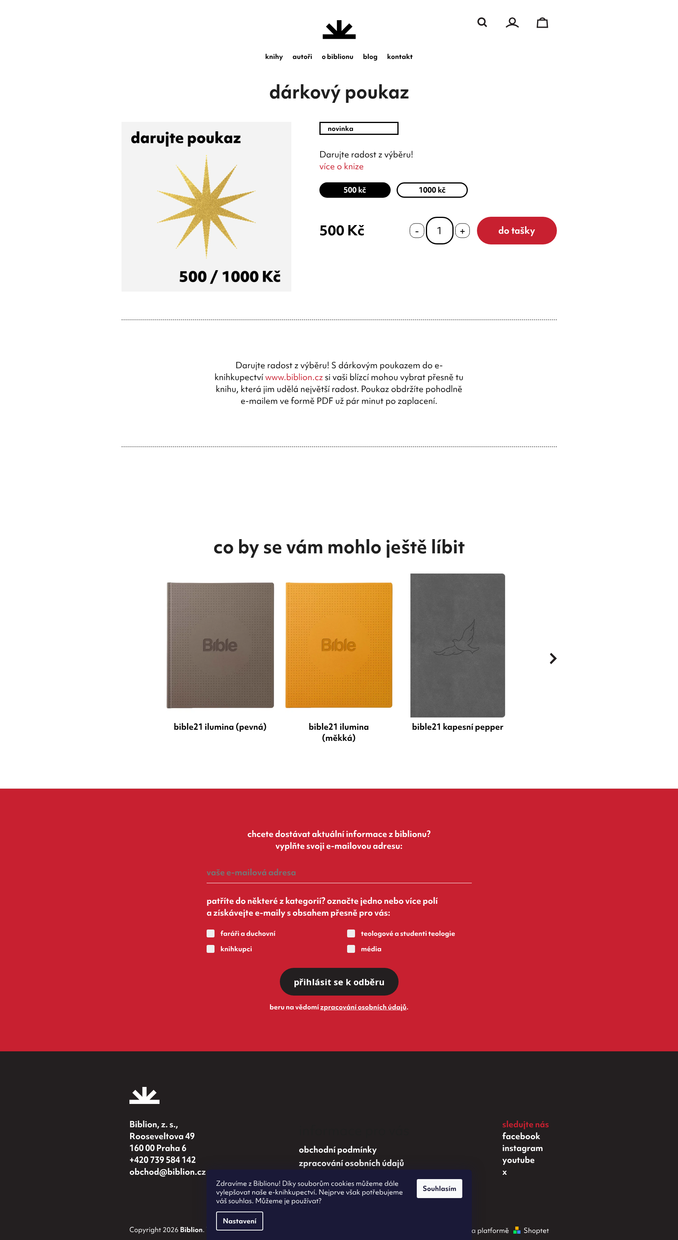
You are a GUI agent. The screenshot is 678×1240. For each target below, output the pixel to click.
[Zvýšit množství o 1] (462, 230)
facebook (521, 1136)
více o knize (341, 166)
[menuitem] (274, 56)
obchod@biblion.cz (167, 1172)
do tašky (516, 230)
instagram (522, 1148)
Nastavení (239, 1220)
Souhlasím (439, 1188)
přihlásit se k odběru (339, 982)
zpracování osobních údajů (363, 1006)
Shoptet (536, 1230)
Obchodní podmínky (338, 1149)
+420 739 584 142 (162, 1160)
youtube (518, 1160)
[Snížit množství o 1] (417, 230)
